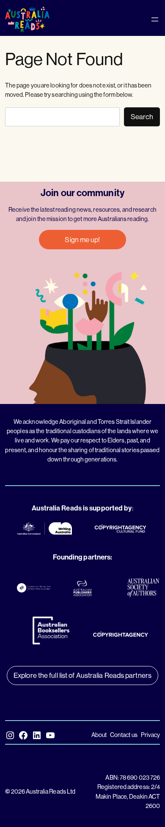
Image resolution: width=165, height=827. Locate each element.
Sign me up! (82, 239)
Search (142, 116)
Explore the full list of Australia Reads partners (82, 675)
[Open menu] (155, 19)
